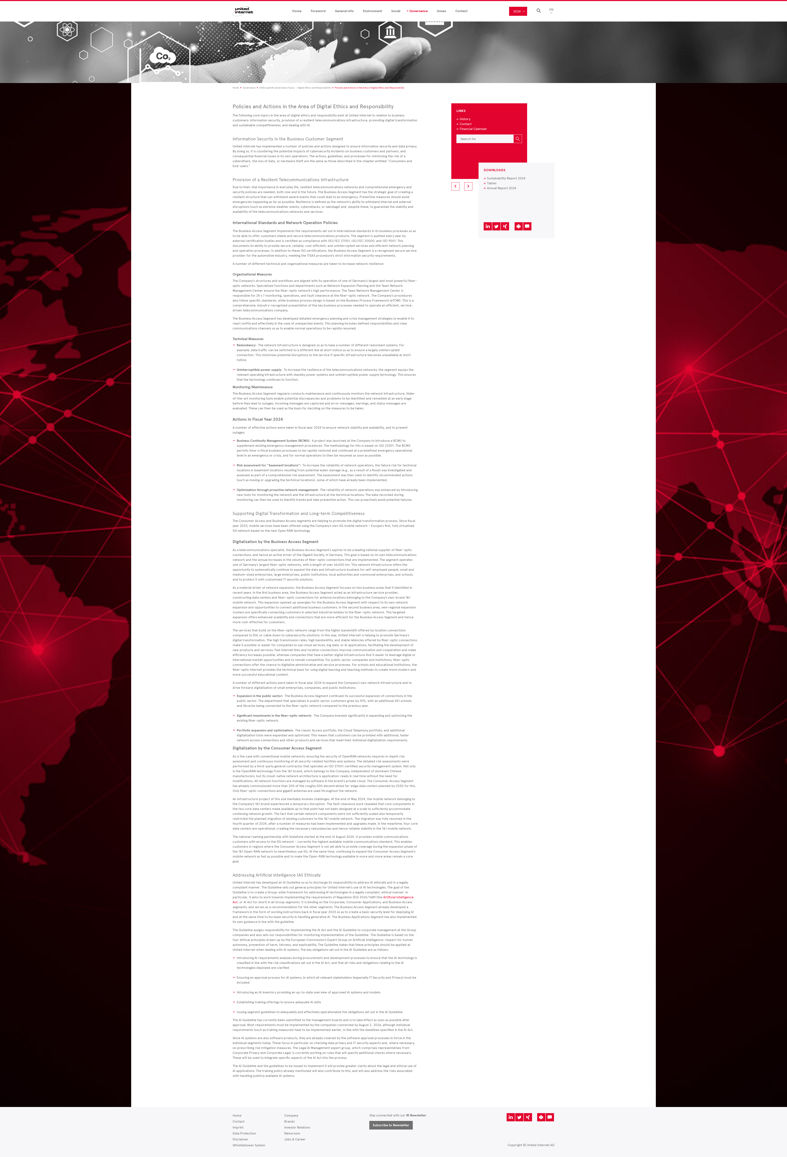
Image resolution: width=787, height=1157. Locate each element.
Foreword (318, 11)
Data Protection (244, 1133)
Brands (289, 1121)
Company (291, 1115)
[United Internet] (243, 11)
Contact (461, 11)
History (465, 119)
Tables (491, 183)
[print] (519, 226)
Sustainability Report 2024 (506, 178)
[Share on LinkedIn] (488, 226)
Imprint (238, 1127)
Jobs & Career (295, 1139)
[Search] (517, 138)
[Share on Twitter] (496, 226)
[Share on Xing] (505, 226)
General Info (344, 11)
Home (296, 11)
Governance (418, 11)
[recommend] (527, 226)
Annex (441, 11)
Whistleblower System (249, 1145)
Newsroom (292, 1133)
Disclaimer (240, 1139)
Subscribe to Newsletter (391, 1125)
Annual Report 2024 (501, 188)
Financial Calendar (473, 129)
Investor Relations (297, 1127)
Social (395, 11)
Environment (372, 11)
